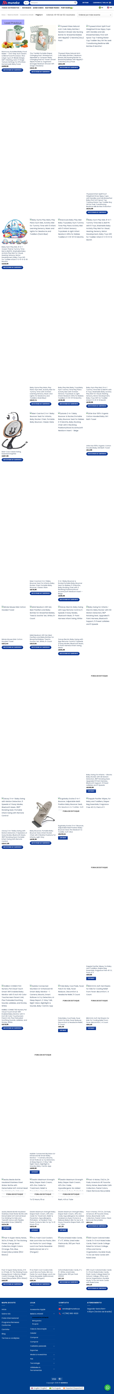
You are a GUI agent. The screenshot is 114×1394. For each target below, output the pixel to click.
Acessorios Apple (37, 1309)
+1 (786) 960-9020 (70, 1313)
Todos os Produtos (10, 8)
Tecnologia (35, 1363)
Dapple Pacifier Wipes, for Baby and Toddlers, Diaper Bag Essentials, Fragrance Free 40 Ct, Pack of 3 (99, 969)
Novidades (26, 8)
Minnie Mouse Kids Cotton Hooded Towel (12, 640)
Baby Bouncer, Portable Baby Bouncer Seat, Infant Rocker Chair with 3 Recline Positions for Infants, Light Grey (43, 834)
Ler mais (91, 791)
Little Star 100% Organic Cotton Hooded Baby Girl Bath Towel (98, 447)
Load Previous (12, 23)
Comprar (34, 1337)
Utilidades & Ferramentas (36, 1369)
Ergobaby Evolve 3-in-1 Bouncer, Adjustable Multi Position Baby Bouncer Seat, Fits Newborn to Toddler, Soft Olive (71, 829)
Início (4, 15)
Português (65, 8)
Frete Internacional (10, 1318)
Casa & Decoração (38, 1329)
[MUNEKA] (11, 2)
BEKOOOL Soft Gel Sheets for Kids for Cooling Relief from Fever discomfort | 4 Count (97, 1020)
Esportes (34, 1350)
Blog (3, 1333)
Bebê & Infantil (13, 15)
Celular (33, 1333)
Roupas (35, 1324)
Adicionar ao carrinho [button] (12, 70)
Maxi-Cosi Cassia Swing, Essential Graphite (11, 453)
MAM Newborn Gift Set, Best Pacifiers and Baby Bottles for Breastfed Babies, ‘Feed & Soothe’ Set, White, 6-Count (42, 638)
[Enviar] (75, 3)
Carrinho (5, 1329)
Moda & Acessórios (38, 1354)
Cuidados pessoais (38, 1346)
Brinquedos (36, 1321)
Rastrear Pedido (52, 8)
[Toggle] (54, 1313)
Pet (31, 1359)
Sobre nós (6, 1313)
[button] (85, 3)
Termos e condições (10, 1338)
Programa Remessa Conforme (10, 1323)
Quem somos (38, 8)
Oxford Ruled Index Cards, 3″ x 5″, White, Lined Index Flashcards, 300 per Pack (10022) (70, 1273)
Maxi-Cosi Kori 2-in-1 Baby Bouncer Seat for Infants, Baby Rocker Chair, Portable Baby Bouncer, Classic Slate (42, 584)
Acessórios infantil (26, 15)
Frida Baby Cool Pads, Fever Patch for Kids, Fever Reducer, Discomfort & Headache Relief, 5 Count (70, 1021)
